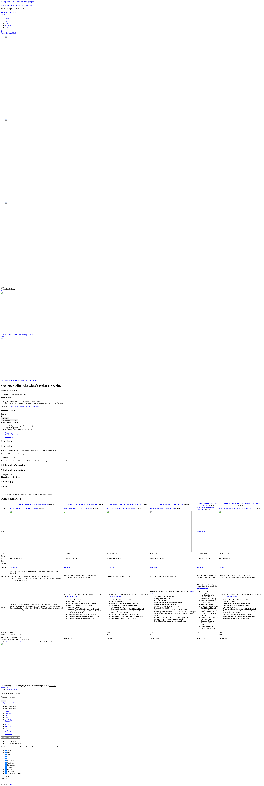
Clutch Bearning (19, 406)
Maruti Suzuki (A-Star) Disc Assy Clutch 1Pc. (126, 504)
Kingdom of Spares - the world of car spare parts (22, 642)
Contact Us (8, 27)
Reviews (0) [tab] (7, 481)
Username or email (7, 693)
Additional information (12, 435)
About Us (8, 25)
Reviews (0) (9, 437)
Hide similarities (12, 741)
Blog (6, 23)
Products (8, 20)
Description (8, 433)
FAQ (6, 22)
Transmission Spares (32, 406)
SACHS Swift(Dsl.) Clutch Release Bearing (34, 504)
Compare (14, 420)
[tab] (134, 433)
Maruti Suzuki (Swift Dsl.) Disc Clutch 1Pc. (82, 504)
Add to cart (5, 418)
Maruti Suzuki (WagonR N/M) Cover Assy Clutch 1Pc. (241, 503)
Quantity (3, 414)
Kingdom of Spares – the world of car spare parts (17, 5)
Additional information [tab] (13, 465)
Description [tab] (7, 441)
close (12, 784)
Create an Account (12, 689)
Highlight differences (14, 743)
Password (4, 697)
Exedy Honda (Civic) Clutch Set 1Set (170, 504)
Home (7, 18)
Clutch (11, 406)
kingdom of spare (72, 596)
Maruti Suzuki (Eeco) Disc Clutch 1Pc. (207, 504)
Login (3, 701)
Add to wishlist (6, 420)
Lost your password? (7, 703)
